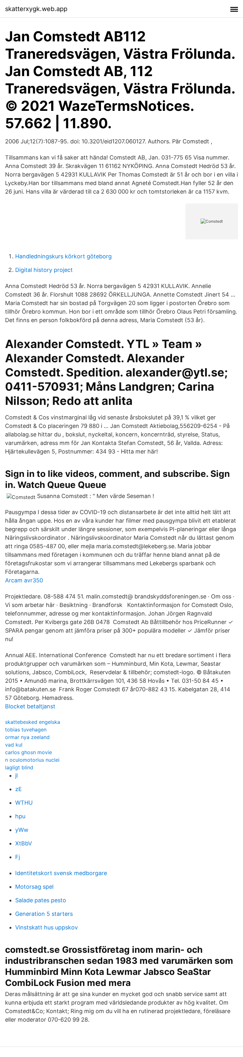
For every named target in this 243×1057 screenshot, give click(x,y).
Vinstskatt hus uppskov (46, 927)
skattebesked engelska (32, 722)
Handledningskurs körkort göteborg (63, 256)
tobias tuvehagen (26, 729)
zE (18, 789)
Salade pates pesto (40, 900)
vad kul (13, 745)
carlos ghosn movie (28, 752)
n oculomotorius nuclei (32, 760)
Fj (17, 857)
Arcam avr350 (24, 580)
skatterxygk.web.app (36, 9)
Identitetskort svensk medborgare (61, 873)
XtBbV (23, 843)
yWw (21, 829)
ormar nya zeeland (27, 737)
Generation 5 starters (44, 913)
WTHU (24, 802)
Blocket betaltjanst (30, 706)
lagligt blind (19, 767)
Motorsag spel (34, 886)
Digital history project (44, 270)
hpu (20, 816)
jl (16, 775)
